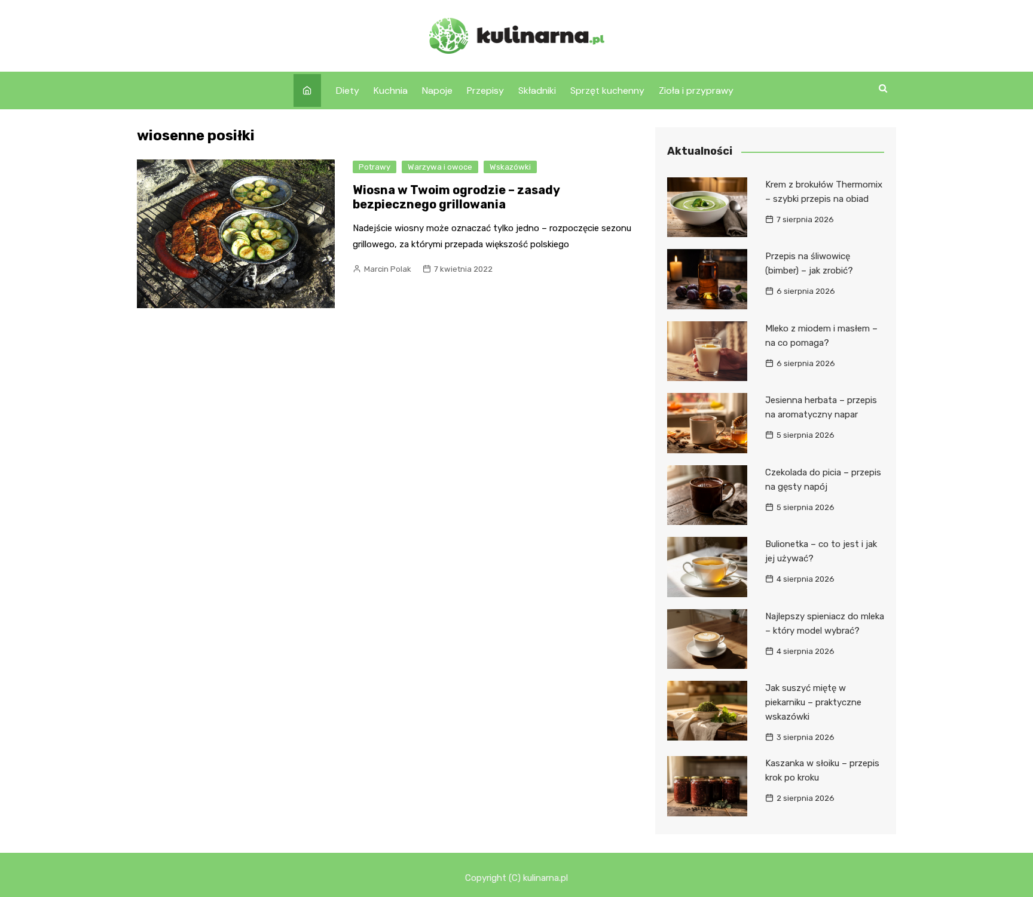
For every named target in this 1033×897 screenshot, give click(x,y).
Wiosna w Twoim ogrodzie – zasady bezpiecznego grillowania (456, 197)
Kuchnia (391, 90)
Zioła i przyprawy (696, 90)
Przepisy (485, 90)
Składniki (537, 90)
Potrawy (374, 166)
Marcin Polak (387, 269)
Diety (347, 90)
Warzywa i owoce (440, 166)
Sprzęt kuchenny (607, 90)
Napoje (437, 90)
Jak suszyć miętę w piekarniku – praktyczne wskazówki (813, 702)
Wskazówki (510, 166)
